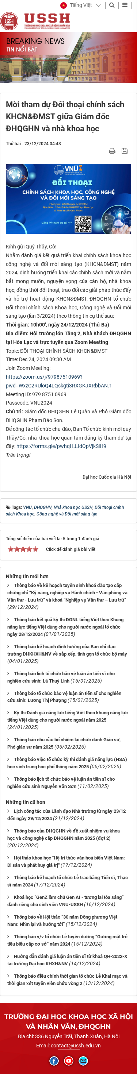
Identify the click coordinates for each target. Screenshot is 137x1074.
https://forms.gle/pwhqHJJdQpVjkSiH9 (61, 446)
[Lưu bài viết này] (125, 151)
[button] (76, 5)
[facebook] (54, 1061)
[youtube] (68, 1061)
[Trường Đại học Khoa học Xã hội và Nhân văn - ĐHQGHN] (9, 20)
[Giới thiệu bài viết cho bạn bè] (103, 151)
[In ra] (113, 151)
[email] (83, 1061)
